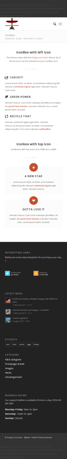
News (8, 372)
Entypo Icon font (40, 57)
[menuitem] (53, 23)
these (36, 344)
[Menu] (60, 24)
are (8, 344)
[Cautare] (53, 23)
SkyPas (27, 437)
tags (29, 344)
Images (9, 368)
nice (14, 344)
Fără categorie (13, 359)
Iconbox (10, 35)
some (21, 344)
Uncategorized (13, 377)
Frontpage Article (14, 363)
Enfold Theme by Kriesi (42, 437)
